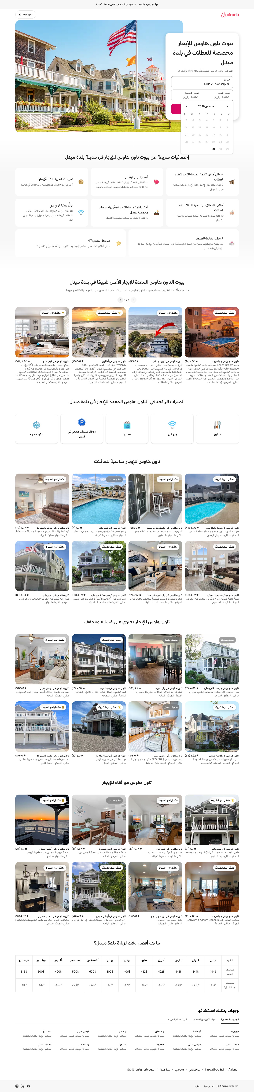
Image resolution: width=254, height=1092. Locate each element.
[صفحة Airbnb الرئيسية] (230, 14)
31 (213, 149)
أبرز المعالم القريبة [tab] (177, 1019)
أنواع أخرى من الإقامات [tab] (204, 1019)
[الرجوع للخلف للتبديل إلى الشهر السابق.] (227, 106)
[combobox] (202, 84)
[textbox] (217, 97)
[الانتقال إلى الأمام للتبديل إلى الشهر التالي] (187, 106)
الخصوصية (209, 1086)
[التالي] (120, 300)
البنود (197, 1086)
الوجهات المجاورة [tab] (230, 1019)
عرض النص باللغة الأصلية (108, 4)
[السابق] (134, 300)
